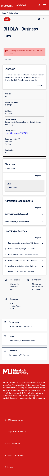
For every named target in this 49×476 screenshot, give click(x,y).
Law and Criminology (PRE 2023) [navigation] (16, 133)
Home (4, 13)
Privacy (10, 467)
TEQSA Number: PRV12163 (17, 432)
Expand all (39, 176)
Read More (40, 86)
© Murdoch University (15, 420)
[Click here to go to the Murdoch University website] (7, 6)
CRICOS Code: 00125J (15, 443)
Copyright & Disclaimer (16, 455)
